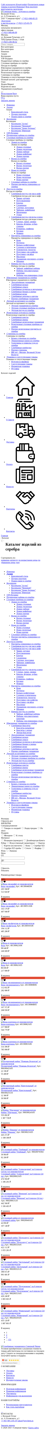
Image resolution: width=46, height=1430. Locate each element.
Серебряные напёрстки (21, 348)
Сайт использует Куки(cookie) (14, 4)
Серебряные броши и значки (23, 292)
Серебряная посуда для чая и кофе (26, 194)
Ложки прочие (22, 156)
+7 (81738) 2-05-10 (9, 1421)
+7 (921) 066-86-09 (9, 32)
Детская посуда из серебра (22, 310)
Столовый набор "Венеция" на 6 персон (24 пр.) (22, 1198)
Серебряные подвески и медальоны (26, 289)
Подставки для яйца (25, 254)
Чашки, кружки (23, 198)
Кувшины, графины (25, 229)
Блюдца (19, 203)
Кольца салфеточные (25, 245)
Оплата (9, 1373)
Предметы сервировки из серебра (26, 236)
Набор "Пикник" (8, 1132)
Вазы (18, 240)
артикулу (14, 560)
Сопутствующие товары (21, 364)
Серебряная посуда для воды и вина (27, 217)
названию (5, 560)
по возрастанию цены (28, 560)
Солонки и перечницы (26, 247)
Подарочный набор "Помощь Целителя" (19, 1066)
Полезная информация (16, 1389)
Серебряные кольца (19, 285)
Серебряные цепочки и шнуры (24, 296)
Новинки (11, 105)
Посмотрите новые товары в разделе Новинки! (22, 5)
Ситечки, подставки (25, 208)
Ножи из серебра (18, 170)
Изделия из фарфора (20, 362)
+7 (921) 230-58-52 (9, 42)
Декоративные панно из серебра (25, 341)
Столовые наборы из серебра (24, 182)
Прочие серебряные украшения (25, 299)
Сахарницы (21, 205)
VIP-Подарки (12, 133)
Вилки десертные (24, 166)
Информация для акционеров (19, 1396)
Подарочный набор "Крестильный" (17, 1090)
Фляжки (19, 233)
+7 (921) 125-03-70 (24, 23)
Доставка (10, 1371)
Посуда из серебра (14, 189)
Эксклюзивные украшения (23, 282)
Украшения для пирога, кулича (29, 259)
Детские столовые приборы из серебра (28, 308)
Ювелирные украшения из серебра (22, 278)
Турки (19, 215)
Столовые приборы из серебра (20, 138)
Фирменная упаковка (20, 366)
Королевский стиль (19, 112)
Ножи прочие (22, 180)
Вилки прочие (22, 168)
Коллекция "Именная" (21, 131)
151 (9, 1339)
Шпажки (20, 261)
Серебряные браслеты (20, 725)
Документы (11, 1393)
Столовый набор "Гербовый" (14, 1152)
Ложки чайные (22, 152)
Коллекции (11, 119)
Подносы (20, 243)
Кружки (19, 231)
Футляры (15, 369)
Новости (10, 1378)
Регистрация (6, 93)
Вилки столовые (23, 163)
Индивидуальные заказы (17, 1380)
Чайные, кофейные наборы (28, 268)
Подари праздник (19, 114)
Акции (10, 107)
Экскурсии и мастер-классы (8, 22)
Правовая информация (16, 1391)
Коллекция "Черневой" (21, 126)
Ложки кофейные (24, 154)
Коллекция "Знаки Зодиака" (23, 128)
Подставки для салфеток (27, 252)
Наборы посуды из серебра (23, 264)
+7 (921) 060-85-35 (29, 18)
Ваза (3, 945)
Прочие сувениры (19, 350)
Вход (15, 93)
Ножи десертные (23, 177)
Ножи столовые (23, 175)
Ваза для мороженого (10, 985)
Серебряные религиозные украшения (27, 322)
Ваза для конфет (8, 886)
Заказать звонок (8, 100)
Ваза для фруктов (9, 926)
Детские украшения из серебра (24, 306)
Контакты (10, 1375)
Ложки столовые (23, 147)
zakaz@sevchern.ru (25, 1421)
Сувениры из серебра (16, 334)
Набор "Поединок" (9, 1112)
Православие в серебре (21, 117)
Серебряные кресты (19, 317)
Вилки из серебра (19, 159)
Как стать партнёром (15, 1407)
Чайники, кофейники (25, 210)
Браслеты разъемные (25, 728)
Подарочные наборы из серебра (20, 135)
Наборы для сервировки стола (29, 275)
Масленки (20, 257)
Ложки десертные (24, 149)
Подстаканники (23, 201)
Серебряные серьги (19, 287)
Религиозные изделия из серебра (21, 313)
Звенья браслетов (23, 732)
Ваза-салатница (8, 1024)
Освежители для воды (26, 250)
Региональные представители (19, 1405)
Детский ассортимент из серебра (21, 301)
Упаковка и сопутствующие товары (22, 357)
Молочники (21, 212)
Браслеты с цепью (24, 730)
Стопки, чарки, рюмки (26, 222)
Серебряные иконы (19, 320)
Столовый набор (8, 1220)
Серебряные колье (19, 294)
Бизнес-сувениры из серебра (23, 338)
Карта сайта (33, 1428)
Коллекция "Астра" (19, 124)
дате (18, 562)
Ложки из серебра (19, 142)
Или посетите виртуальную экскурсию (19, 8)
